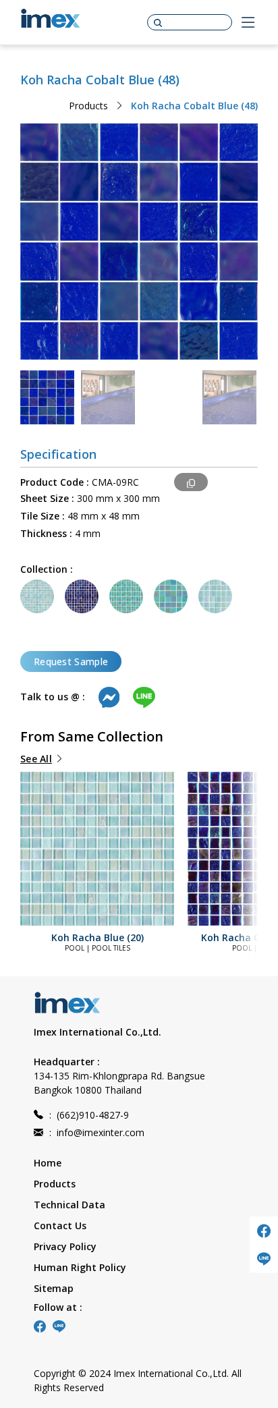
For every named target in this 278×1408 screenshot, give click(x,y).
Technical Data (69, 1204)
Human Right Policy (80, 1267)
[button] (47, 841)
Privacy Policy (65, 1246)
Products (88, 105)
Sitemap (54, 1288)
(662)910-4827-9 (89, 1114)
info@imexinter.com (96, 1132)
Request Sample (71, 661)
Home (47, 1162)
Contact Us (60, 1225)
